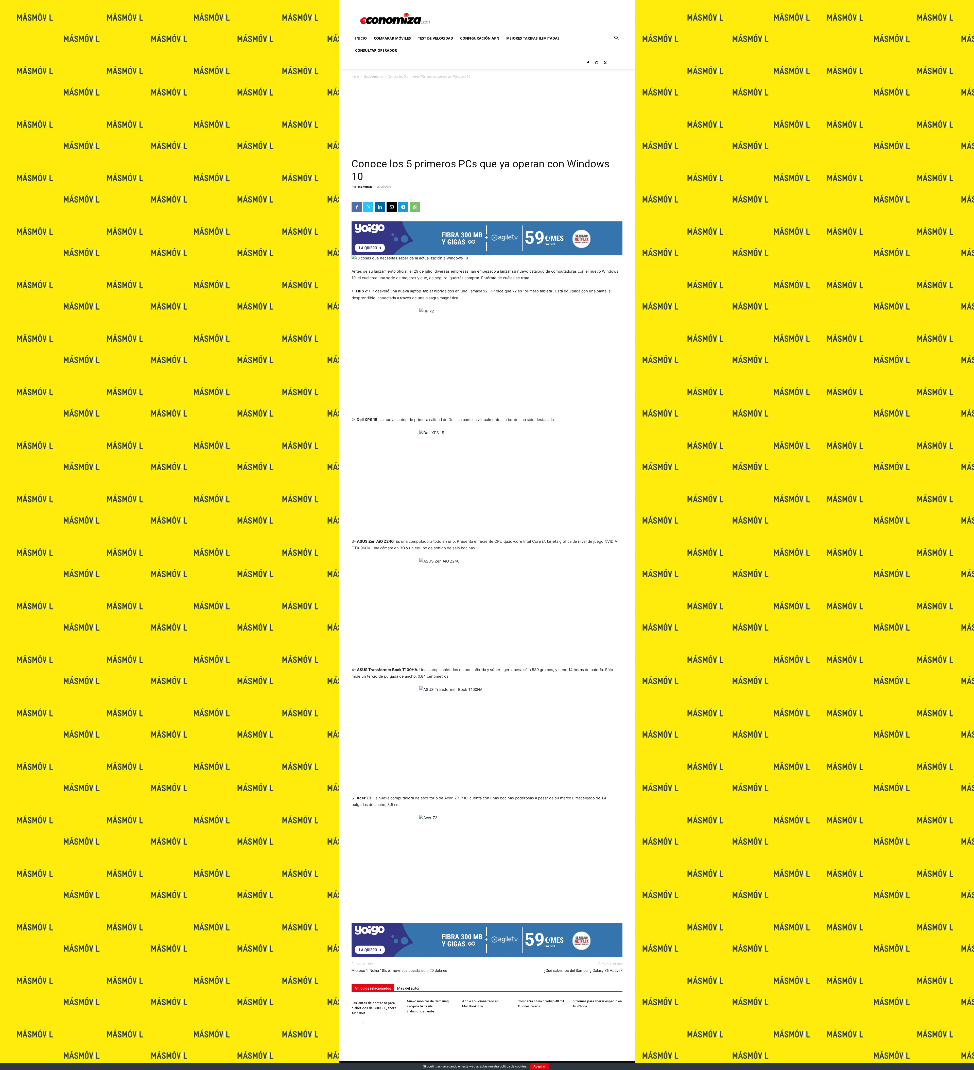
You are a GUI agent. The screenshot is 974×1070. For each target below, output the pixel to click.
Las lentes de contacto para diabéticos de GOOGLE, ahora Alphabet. (374, 1008)
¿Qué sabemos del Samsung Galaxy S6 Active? (583, 970)
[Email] (392, 207)
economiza (365, 186)
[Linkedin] (380, 207)
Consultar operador (376, 50)
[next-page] (363, 1023)
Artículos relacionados (373, 988)
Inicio (361, 38)
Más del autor (408, 988)
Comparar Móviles (392, 38)
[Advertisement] (487, 119)
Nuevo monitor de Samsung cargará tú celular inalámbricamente (428, 1006)
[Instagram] (596, 63)
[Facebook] (588, 63)
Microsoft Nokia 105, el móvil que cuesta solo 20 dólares (399, 970)
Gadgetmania (373, 76)
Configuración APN (479, 38)
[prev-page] (355, 1023)
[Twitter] (605, 63)
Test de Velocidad (435, 38)
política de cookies (513, 1066)
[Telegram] (403, 207)
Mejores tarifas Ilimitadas (533, 38)
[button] (616, 38)
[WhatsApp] (415, 207)
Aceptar (539, 1066)
